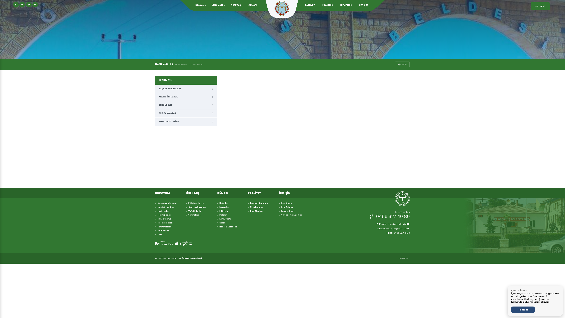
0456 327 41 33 (398, 233)
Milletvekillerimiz (169, 121)
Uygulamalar (197, 64)
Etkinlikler (224, 211)
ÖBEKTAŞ (236, 5)
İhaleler (223, 214)
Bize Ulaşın (286, 203)
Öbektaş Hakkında (197, 207)
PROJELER (327, 5)
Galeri (222, 222)
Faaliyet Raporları (259, 203)
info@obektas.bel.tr (393, 224)
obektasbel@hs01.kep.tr (393, 228)
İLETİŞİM (363, 5)
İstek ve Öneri (287, 211)
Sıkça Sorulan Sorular (291, 214)
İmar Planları (256, 211)
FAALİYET (310, 5)
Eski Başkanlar (167, 113)
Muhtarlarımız (164, 218)
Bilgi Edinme (287, 207)
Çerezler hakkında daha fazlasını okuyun (530, 301)
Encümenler (165, 105)
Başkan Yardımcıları (170, 88)
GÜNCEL (252, 5)
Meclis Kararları (165, 222)
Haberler (223, 203)
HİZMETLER (346, 5)
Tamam (523, 309)
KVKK (159, 234)
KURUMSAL (217, 5)
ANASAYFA (182, 64)
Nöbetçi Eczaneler (228, 226)
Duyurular (224, 207)
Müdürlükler (163, 230)
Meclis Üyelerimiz (168, 96)
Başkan (199, 5)
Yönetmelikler (164, 226)
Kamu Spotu (225, 218)
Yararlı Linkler (194, 214)
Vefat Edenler (195, 211)
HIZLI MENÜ (540, 6)
